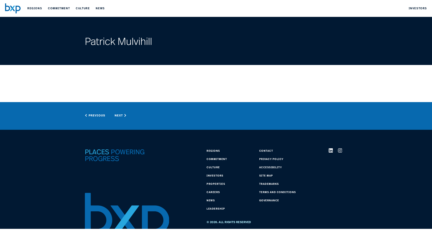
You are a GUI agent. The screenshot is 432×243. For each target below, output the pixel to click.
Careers (213, 192)
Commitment (59, 8)
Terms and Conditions (277, 192)
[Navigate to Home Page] (13, 8)
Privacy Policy (271, 159)
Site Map (266, 175)
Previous (97, 115)
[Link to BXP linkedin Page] (331, 150)
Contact (266, 151)
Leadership (216, 208)
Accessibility (270, 167)
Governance (269, 200)
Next (119, 115)
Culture (83, 8)
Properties (216, 184)
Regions (34, 8)
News (100, 8)
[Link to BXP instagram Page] (340, 150)
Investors (418, 8)
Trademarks (269, 184)
